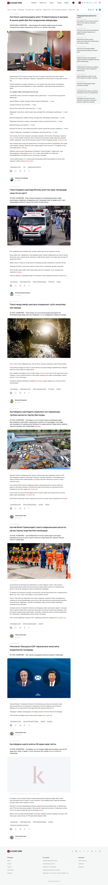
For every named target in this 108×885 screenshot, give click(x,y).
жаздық (19, 272)
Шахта (59, 389)
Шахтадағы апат (15, 167)
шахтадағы (39, 381)
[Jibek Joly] (91, 9)
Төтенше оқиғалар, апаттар (19, 825)
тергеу (18, 377)
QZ (82, 2)
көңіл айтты (33, 153)
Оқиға (9, 860)
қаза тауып (16, 594)
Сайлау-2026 (71, 9)
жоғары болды (62, 140)
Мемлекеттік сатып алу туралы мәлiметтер (55, 873)
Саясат (9, 863)
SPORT (66, 2)
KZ (79, 2)
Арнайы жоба (47, 9)
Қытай (41, 504)
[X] (29, 171)
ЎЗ (96, 2)
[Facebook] (24, 171)
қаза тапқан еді (32, 489)
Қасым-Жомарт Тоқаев (30, 721)
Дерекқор (39, 9)
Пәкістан (51, 282)
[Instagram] (11, 171)
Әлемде (9, 873)
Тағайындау (20, 9)
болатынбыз (29, 161)
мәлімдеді (64, 498)
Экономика (10, 870)
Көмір (59, 282)
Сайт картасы (82, 860)
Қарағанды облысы (34, 167)
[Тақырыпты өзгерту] (74, 2)
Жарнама (81, 867)
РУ (85, 2)
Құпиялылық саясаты (49, 863)
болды (12, 138)
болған (41, 810)
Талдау (59, 2)
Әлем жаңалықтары (39, 282)
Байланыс (81, 863)
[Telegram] (20, 171)
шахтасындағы (44, 373)
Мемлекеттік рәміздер (49, 867)
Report (12, 364)
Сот (24, 167)
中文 (90, 2)
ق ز (93, 2)
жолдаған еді (61, 617)
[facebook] (84, 851)
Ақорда (14, 9)
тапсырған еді (30, 495)
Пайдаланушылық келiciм (50, 860)
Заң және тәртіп (30, 9)
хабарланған (63, 275)
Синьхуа (37, 426)
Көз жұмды (14, 282)
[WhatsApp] (15, 171)
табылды (24, 147)
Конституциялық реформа (59, 9)
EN (87, 2)
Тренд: (9, 9)
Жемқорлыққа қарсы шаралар (51, 870)
